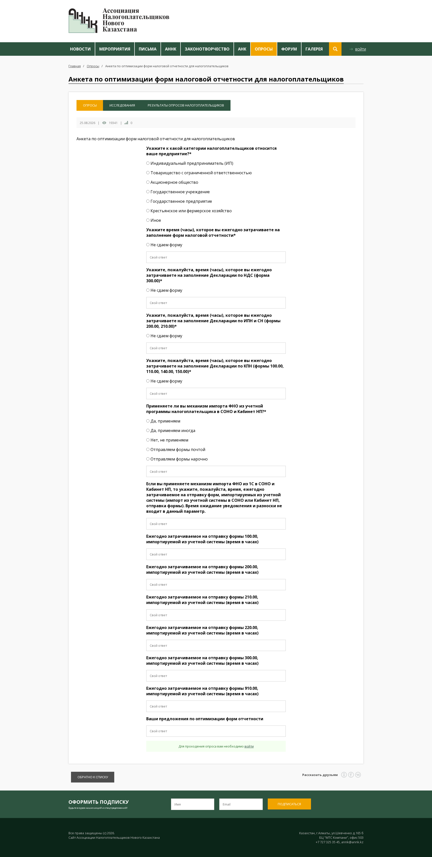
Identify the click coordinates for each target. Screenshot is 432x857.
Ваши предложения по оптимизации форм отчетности (204, 719)
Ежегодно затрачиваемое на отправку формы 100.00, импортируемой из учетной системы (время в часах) (202, 539)
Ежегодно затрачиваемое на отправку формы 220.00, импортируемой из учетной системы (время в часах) (202, 630)
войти (249, 746)
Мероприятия (114, 49)
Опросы (264, 49)
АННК (170, 49)
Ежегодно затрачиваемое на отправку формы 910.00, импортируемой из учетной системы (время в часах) (202, 691)
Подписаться (289, 804)
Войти (360, 49)
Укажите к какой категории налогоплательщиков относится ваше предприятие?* (211, 151)
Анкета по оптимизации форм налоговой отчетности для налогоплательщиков (166, 66)
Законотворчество (207, 49)
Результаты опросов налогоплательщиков (186, 105)
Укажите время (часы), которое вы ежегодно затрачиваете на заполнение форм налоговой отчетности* (213, 232)
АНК (242, 49)
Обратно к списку (93, 777)
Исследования (122, 105)
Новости (80, 49)
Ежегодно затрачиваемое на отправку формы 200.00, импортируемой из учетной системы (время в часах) (202, 569)
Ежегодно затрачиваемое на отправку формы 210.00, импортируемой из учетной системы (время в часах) (202, 599)
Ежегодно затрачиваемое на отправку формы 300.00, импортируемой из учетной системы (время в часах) (202, 660)
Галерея (314, 49)
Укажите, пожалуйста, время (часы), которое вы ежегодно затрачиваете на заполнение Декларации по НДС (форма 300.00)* (209, 275)
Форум (289, 49)
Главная (74, 66)
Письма (147, 49)
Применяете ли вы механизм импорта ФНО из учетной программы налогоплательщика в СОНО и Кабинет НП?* (206, 408)
